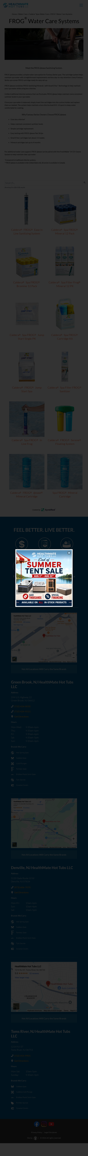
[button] (69, 553)
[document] (44, 578)
